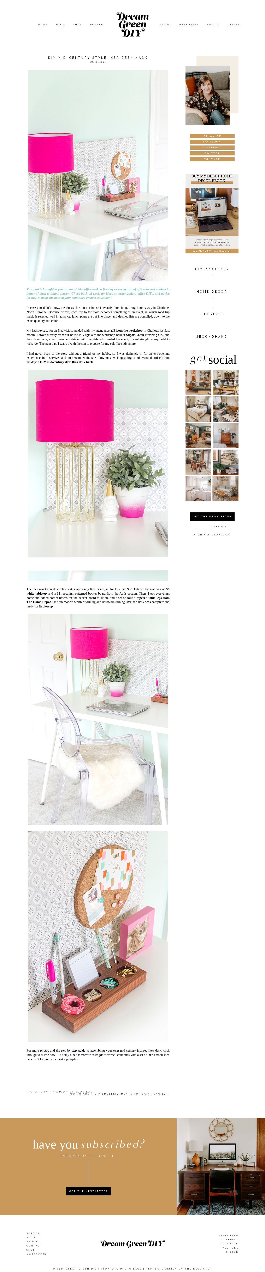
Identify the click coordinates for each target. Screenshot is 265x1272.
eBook (165, 24)
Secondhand (212, 336)
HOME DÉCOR (212, 291)
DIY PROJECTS (212, 269)
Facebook (229, 1244)
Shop (77, 24)
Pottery (98, 24)
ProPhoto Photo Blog (121, 1269)
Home (43, 24)
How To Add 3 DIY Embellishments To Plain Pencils (117, 1094)
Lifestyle (212, 314)
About (213, 24)
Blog (60, 24)
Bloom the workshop (128, 330)
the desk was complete (149, 602)
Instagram (228, 1235)
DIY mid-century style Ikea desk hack (66, 362)
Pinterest (229, 1239)
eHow (45, 1055)
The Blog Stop (198, 1269)
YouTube (230, 1248)
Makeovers (189, 24)
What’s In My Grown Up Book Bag (61, 1092)
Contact (235, 24)
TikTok (232, 1252)
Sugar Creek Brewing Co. (144, 335)
